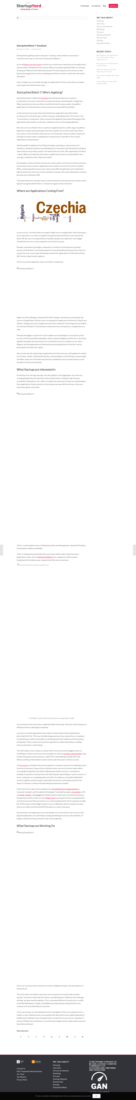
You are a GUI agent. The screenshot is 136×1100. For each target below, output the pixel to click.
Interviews (101, 24)
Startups (100, 40)
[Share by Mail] (83, 1037)
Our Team (20, 1074)
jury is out (24, 765)
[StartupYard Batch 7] (52, 30)
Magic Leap (50, 798)
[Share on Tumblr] (59, 1037)
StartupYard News (104, 43)
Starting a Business (104, 35)
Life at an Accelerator (105, 26)
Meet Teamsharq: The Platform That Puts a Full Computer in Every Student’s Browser (107, 57)
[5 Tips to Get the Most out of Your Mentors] (134, 550)
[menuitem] (84, 6)
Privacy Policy (22, 1080)
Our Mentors (21, 1077)
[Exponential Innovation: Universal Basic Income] (1, 550)
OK (96, 1096)
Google (38, 795)
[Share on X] (28, 1037)
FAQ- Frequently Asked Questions (29, 1071)
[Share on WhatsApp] (36, 1037)
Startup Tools (102, 38)
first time (44, 98)
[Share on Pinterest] (44, 1037)
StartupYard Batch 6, (46, 557)
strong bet (76, 792)
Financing (100, 21)
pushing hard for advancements (65, 789)
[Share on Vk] (67, 1037)
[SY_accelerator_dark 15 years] (29, 6)
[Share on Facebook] (21, 1037)
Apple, (22, 795)
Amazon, (28, 795)
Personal (100, 32)
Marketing (100, 29)
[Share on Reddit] (75, 1037)
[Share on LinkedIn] (52, 1037)
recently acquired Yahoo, (72, 754)
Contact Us (21, 1069)
